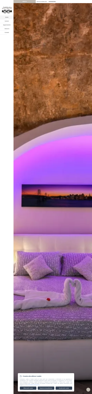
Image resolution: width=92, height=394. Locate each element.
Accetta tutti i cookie (64, 388)
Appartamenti (7, 25)
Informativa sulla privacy (34, 384)
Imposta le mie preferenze (46, 388)
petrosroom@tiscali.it (42, 1)
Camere (7, 21)
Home (6, 17)
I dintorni (6, 28)
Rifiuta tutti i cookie (28, 388)
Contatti (7, 32)
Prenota (24, 1)
